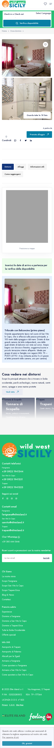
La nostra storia (8, 576)
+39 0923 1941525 (12, 487)
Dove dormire (15, 31)
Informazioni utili (37, 166)
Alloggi (21, 166)
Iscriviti (46, 558)
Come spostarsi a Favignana (14, 665)
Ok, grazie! (27, 743)
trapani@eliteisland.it (13, 530)
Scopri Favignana (9, 581)
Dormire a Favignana (11, 616)
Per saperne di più (10, 737)
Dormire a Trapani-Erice (12, 625)
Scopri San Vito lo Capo (12, 585)
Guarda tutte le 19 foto (37, 115)
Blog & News (8, 594)
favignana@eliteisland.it (14, 514)
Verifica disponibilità (29, 23)
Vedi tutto (10, 391)
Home (4, 31)
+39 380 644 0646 (11, 541)
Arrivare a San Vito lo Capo (14, 670)
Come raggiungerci (13, 174)
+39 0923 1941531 (12, 479)
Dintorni (8, 166)
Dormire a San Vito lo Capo (14, 620)
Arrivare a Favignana (11, 660)
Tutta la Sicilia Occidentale (13, 630)
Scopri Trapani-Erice (11, 590)
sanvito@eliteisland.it (13, 522)
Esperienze (7, 611)
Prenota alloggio (37, 134)
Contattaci (6, 599)
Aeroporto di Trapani (11, 647)
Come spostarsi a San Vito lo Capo (17, 674)
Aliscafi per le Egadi (11, 656)
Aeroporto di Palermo (11, 651)
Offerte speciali (9, 634)
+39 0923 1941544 (12, 471)
